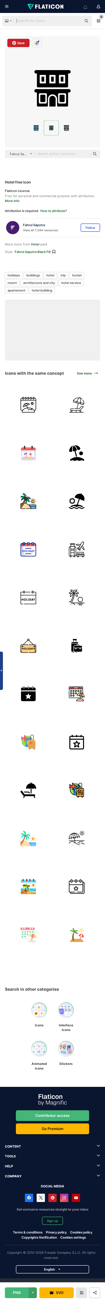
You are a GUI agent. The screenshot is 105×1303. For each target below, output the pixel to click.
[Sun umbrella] (76, 501)
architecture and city (39, 283)
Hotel (35, 244)
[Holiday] (28, 597)
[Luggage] (76, 646)
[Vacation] (76, 549)
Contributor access (52, 1115)
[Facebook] (29, 1198)
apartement (16, 290)
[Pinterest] (52, 1198)
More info (12, 201)
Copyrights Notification (39, 1237)
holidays (14, 275)
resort (12, 283)
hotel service (71, 283)
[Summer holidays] (28, 501)
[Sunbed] (76, 405)
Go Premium (52, 1128)
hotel (50, 275)
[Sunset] (76, 597)
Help (9, 1166)
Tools (10, 1156)
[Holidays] (28, 405)
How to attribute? (53, 211)
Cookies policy (81, 1232)
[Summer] (28, 886)
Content (13, 1146)
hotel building (42, 290)
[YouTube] (76, 1198)
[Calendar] (28, 453)
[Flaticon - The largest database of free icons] (46, 6)
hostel (77, 275)
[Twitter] (41, 1198)
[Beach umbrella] (76, 453)
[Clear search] (75, 21)
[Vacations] (76, 838)
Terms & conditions (27, 1232)
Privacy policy (56, 1232)
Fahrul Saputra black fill (33, 252)
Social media (52, 1186)
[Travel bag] (28, 742)
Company (13, 1176)
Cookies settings (73, 1237)
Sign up (52, 1221)
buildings (33, 275)
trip (63, 275)
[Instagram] (64, 1198)
